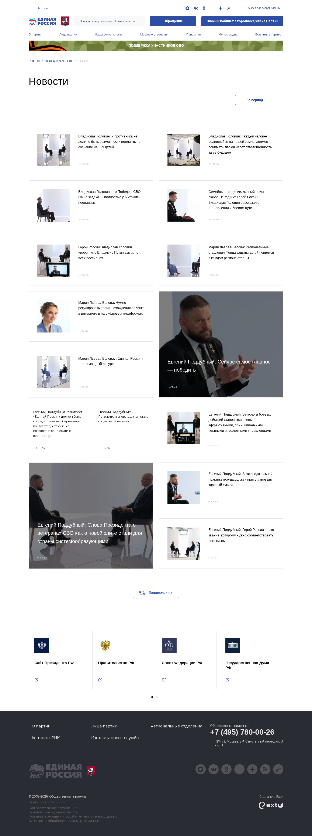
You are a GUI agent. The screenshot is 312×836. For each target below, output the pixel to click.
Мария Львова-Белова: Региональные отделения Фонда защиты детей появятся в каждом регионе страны (241, 252)
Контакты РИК (46, 738)
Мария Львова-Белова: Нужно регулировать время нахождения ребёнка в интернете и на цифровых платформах (111, 308)
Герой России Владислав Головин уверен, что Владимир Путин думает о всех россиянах (108, 252)
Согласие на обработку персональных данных (64, 821)
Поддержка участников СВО (156, 45)
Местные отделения (154, 34)
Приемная (193, 34)
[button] (152, 697)
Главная (34, 60)
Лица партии (68, 34)
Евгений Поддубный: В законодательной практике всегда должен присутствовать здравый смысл (240, 479)
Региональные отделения (176, 726)
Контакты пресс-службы (115, 738)
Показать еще (161, 593)
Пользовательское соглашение (52, 808)
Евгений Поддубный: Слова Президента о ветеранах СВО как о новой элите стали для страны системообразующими (89, 533)
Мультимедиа (228, 34)
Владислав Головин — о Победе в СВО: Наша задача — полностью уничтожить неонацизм (109, 197)
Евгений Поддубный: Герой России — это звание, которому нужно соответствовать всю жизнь (241, 535)
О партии (35, 34)
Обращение (173, 21)
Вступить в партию (268, 34)
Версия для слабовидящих (263, 8)
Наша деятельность (108, 34)
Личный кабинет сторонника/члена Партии (242, 21)
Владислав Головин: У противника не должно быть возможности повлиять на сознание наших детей (109, 141)
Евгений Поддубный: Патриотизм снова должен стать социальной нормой (123, 416)
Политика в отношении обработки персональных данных (73, 816)
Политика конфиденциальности (53, 812)
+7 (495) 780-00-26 (242, 732)
